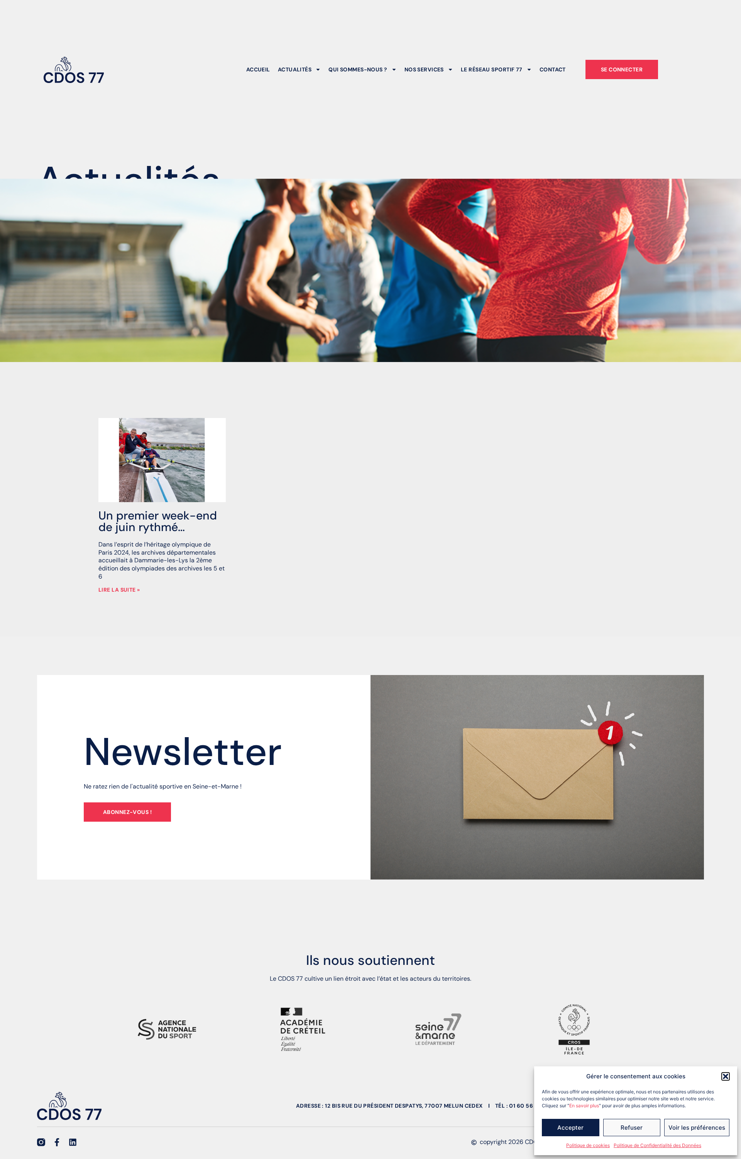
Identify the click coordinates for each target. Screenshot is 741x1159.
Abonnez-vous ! (127, 812)
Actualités (294, 69)
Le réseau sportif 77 (492, 69)
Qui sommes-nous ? (357, 69)
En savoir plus (584, 1105)
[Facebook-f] (57, 1142)
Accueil (258, 69)
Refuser (632, 1127)
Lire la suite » (119, 589)
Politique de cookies (588, 1145)
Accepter (570, 1127)
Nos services (424, 69)
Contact (553, 69)
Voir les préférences (696, 1127)
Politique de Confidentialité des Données (657, 1145)
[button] (725, 1076)
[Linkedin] (73, 1142)
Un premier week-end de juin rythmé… (157, 521)
